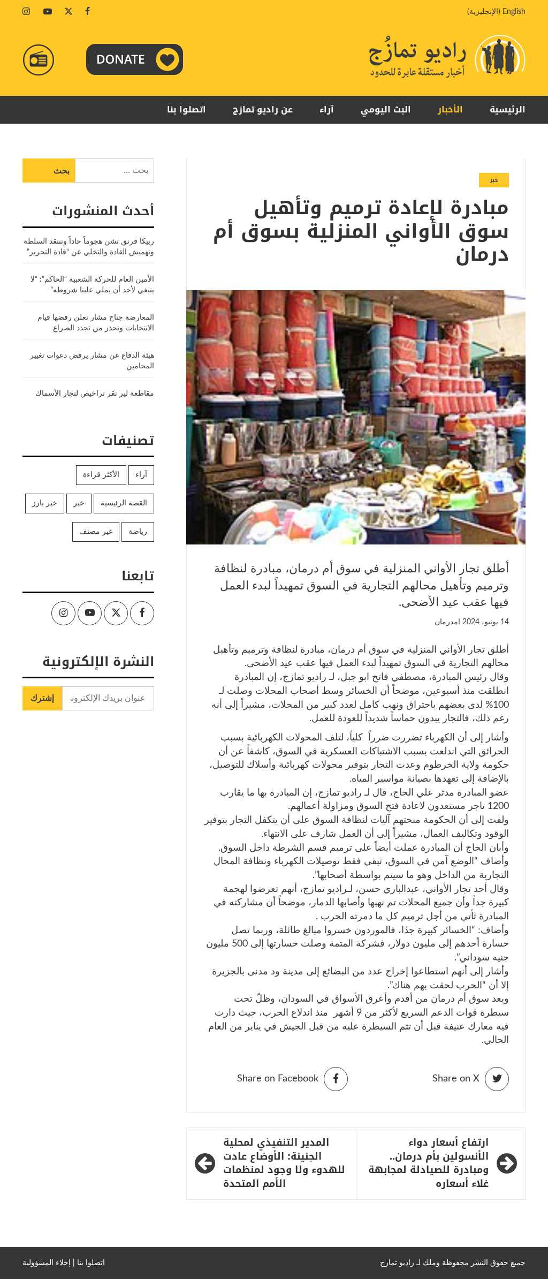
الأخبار (450, 109)
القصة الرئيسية (124, 503)
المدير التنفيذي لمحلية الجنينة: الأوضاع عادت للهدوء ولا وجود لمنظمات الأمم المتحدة (284, 1163)
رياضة (137, 531)
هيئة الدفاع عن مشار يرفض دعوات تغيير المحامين (92, 361)
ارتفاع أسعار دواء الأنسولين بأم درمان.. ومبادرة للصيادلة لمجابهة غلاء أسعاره (428, 1163)
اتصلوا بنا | (89, 1263)
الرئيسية (508, 109)
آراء (326, 109)
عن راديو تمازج (263, 109)
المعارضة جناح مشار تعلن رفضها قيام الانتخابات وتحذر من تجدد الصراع (95, 323)
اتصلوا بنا (186, 109)
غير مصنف (95, 531)
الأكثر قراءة (101, 475)
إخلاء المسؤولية (46, 1263)
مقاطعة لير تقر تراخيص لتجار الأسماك (94, 393)
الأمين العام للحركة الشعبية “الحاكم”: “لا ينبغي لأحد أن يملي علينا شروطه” (92, 285)
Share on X (456, 1079)
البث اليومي (386, 109)
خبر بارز (44, 503)
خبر (494, 180)
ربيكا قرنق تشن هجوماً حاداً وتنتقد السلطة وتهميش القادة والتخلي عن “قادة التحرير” (89, 247)
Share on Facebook (277, 1079)
